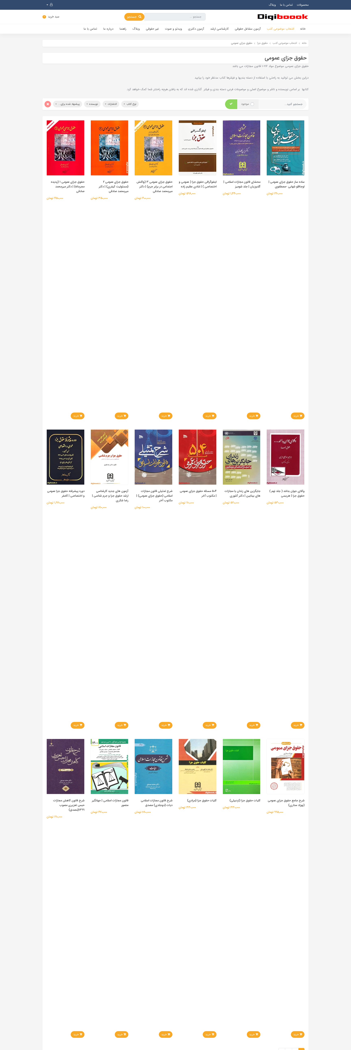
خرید (296, 416)
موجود (245, 104)
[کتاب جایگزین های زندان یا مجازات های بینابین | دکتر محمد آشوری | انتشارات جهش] (241, 457)
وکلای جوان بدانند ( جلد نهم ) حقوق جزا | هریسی (286, 493)
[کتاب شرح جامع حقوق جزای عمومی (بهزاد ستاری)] (285, 766)
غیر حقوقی (152, 28)
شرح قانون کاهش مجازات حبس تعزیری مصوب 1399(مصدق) (68, 805)
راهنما (122, 28)
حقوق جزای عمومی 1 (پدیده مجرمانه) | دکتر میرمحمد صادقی (67, 187)
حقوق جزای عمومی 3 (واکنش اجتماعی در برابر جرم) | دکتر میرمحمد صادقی (154, 187)
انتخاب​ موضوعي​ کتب (280, 28)
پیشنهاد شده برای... (68, 104)
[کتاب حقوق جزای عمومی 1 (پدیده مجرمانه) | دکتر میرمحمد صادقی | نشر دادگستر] (65, 147)
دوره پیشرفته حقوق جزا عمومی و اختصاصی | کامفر (65, 493)
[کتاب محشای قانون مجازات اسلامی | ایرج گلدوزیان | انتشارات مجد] (241, 147)
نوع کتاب (131, 104)
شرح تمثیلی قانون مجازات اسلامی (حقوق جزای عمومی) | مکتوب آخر (154, 496)
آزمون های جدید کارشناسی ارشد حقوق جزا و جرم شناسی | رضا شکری (110, 496)
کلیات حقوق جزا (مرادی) (202, 800)
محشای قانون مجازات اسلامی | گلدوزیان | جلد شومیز (241, 184)
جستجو (132, 16)
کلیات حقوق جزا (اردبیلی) (245, 800)
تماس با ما (286, 5)
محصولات (303, 5)
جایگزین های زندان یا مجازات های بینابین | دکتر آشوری (242, 493)
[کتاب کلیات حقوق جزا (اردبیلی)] (241, 766)
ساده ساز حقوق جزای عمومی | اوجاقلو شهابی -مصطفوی (286, 184)
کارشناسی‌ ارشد (219, 28)
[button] (49, 5)
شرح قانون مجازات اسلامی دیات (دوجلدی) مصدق (156, 803)
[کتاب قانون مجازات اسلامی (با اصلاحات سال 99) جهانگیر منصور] (109, 766)
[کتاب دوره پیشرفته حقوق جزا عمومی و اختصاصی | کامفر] (65, 457)
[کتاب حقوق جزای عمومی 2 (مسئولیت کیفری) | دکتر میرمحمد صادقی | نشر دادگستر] (109, 147)
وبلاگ (272, 5)
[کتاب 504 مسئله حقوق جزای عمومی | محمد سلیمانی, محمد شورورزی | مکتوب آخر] (197, 457)
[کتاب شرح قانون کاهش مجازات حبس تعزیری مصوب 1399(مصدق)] (65, 766)
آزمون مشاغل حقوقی (248, 28)
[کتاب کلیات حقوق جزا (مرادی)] (197, 766)
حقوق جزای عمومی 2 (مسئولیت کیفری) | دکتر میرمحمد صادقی (113, 187)
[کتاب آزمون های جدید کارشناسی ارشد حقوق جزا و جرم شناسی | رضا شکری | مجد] (109, 457)
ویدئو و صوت (173, 28)
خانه (303, 28)
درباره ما (108, 28)
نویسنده (93, 104)
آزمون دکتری (196, 28)
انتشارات (112, 104)
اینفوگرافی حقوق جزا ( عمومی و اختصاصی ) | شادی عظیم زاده (198, 184)
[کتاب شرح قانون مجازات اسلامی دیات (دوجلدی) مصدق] (153, 766)
